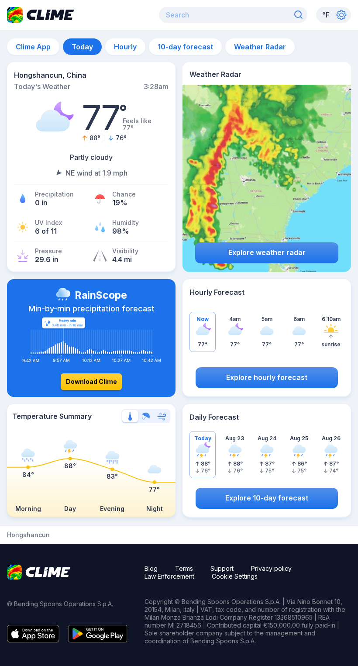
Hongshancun (28, 534)
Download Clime (91, 381)
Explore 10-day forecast (266, 497)
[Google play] (97, 639)
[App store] (33, 639)
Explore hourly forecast (266, 377)
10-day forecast (185, 46)
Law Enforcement (169, 576)
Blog (151, 568)
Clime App (33, 46)
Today (82, 46)
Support (222, 568)
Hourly (125, 46)
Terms (184, 568)
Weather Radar (260, 46)
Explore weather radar (267, 252)
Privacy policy (271, 568)
